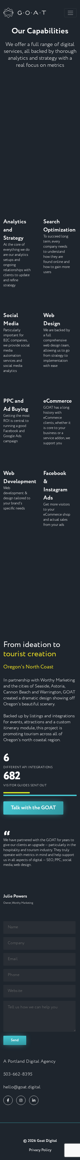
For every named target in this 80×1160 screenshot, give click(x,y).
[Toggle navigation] (70, 12)
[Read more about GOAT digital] (40, 1131)
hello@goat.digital (21, 1087)
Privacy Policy (40, 1150)
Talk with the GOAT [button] (33, 808)
